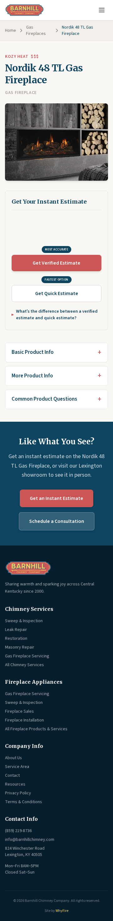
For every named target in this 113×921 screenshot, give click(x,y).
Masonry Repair (19, 647)
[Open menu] (101, 10)
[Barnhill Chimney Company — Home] (24, 10)
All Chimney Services (24, 665)
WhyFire (62, 910)
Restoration (16, 638)
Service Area (17, 767)
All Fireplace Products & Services (36, 729)
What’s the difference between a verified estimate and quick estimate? (57, 314)
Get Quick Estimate (56, 293)
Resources (15, 784)
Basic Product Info (33, 352)
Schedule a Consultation (56, 521)
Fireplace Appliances (33, 682)
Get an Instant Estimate (56, 498)
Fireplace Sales (19, 711)
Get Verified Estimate (56, 263)
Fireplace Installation (24, 720)
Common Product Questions (44, 399)
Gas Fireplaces (36, 30)
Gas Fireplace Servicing (27, 656)
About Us (13, 758)
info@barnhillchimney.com (29, 839)
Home (10, 30)
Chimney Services (29, 609)
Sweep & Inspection (24, 621)
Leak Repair (16, 630)
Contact (12, 775)
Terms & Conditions (23, 802)
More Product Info (32, 376)
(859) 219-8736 (18, 831)
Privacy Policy (18, 793)
